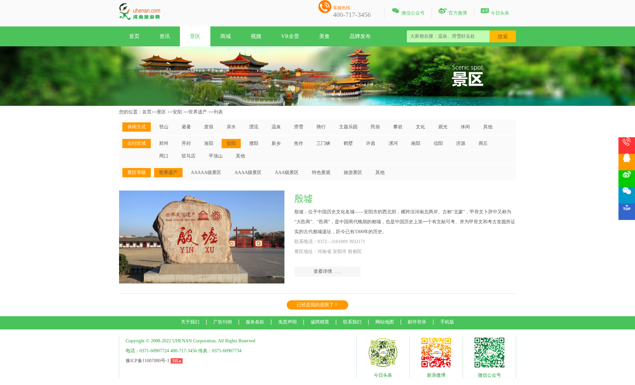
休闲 (465, 126)
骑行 (321, 126)
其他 (487, 126)
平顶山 (216, 155)
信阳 (438, 143)
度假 (208, 126)
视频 (256, 36)
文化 (420, 126)
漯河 (393, 143)
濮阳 (253, 143)
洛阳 (208, 143)
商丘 (483, 143)
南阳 (415, 143)
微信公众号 (408, 12)
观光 (442, 126)
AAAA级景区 (248, 172)
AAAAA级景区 (206, 172)
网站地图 (384, 322)
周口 (163, 155)
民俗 (375, 126)
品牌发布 (360, 36)
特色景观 (321, 172)
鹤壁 (348, 143)
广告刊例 (222, 322)
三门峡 (323, 143)
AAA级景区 (287, 172)
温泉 (276, 126)
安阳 (177, 111)
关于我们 (190, 322)
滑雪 (298, 126)
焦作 (298, 143)
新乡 (276, 143)
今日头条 (495, 12)
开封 (186, 143)
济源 (460, 143)
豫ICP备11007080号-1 (147, 360)
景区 (195, 36)
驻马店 (188, 155)
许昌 (370, 143)
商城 (225, 36)
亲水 (231, 126)
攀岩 (397, 126)
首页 (134, 36)
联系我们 (352, 322)
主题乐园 (348, 126)
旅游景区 (353, 172)
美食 (324, 36)
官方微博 (452, 12)
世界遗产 (198, 111)
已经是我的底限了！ (317, 304)
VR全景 (290, 36)
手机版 (447, 322)
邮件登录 (417, 322)
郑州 (163, 143)
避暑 (186, 126)
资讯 (164, 36)
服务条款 (255, 322)
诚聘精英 (320, 322)
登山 (163, 126)
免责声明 (287, 322)
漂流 (253, 126)
